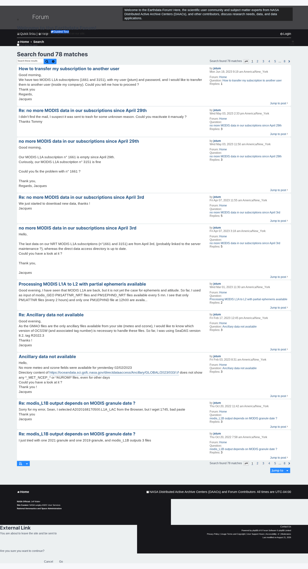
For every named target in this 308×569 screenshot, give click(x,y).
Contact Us (285, 526)
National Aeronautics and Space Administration (39, 508)
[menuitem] (201, 491)
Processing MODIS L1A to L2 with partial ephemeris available (248, 299)
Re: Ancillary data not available (51, 314)
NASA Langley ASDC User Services (44, 505)
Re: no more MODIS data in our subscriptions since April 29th (83, 110)
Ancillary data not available (239, 326)
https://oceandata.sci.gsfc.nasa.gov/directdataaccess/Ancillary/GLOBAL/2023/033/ (112, 372)
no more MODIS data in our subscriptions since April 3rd (245, 212)
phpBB (255, 530)
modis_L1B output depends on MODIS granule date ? (243, 418)
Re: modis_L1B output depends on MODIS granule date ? (77, 403)
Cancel (48, 561)
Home (223, 77)
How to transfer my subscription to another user (252, 80)
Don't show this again (29, 45)
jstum (217, 68)
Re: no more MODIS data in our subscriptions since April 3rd (81, 197)
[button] (246, 61)
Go (61, 561)
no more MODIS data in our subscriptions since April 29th (246, 125)
